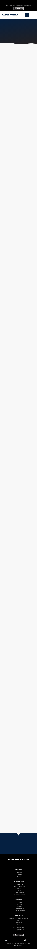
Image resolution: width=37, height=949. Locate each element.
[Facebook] (12, 2)
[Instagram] (9, 2)
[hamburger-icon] (27, 15)
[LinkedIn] (19, 2)
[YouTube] (16, 2)
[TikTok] (26, 863)
